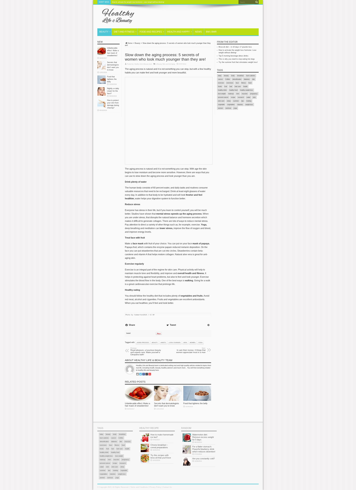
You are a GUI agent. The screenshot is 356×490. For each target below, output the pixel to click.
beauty (155, 342)
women (192, 342)
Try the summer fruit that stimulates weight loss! (238, 62)
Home (130, 43)
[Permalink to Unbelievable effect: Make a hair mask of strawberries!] (139, 400)
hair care (238, 86)
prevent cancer (223, 97)
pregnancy (253, 93)
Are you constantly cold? (203, 458)
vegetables (231, 104)
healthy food (233, 90)
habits (163, 342)
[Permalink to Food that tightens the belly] (197, 400)
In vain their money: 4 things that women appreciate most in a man (191, 350)
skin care (221, 101)
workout (228, 108)
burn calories (250, 75)
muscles (245, 93)
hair (231, 86)
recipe (233, 97)
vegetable (221, 104)
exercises (230, 83)
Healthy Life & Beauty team (143, 64)
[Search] (256, 2)
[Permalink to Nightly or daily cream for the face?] (101, 95)
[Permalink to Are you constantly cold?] (187, 465)
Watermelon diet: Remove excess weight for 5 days (203, 437)
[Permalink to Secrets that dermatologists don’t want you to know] (168, 400)
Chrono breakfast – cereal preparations (159, 446)
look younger (174, 342)
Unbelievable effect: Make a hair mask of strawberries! (137, 404)
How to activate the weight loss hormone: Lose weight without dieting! (138, 2)
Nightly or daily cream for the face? (113, 90)
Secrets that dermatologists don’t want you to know (166, 404)
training (248, 101)
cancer (220, 79)
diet (253, 79)
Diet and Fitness (124, 32)
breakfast (240, 75)
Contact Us (167, 487)
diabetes (247, 79)
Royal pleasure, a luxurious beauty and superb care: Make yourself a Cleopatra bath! (145, 351)
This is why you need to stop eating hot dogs (237, 59)
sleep (229, 101)
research (241, 97)
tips (242, 101)
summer (236, 101)
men (237, 93)
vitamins (240, 104)
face (237, 83)
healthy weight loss (246, 90)
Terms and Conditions (139, 487)
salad (248, 97)
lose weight (222, 93)
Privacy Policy (155, 487)
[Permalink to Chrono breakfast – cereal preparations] (145, 451)
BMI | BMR (211, 32)
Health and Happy (178, 32)
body (233, 75)
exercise (221, 83)
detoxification (237, 79)
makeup (231, 93)
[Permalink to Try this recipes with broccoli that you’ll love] (145, 462)
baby (219, 75)
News (198, 32)
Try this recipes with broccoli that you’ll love (160, 456)
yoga (200, 342)
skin (185, 342)
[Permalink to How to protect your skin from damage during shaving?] (101, 107)
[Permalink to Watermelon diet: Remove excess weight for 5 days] (187, 441)
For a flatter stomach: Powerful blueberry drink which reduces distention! (203, 449)
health (245, 86)
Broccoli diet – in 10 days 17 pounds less (235, 47)
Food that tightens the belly (195, 403)
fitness (243, 83)
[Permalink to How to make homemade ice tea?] (145, 441)
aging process (143, 342)
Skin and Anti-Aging (168, 64)
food (250, 83)
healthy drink (222, 90)
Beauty (103, 32)
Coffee (227, 79)
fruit (225, 86)
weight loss (249, 104)
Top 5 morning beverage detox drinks (233, 56)
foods (220, 86)
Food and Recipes (151, 32)
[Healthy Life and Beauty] (116, 21)
